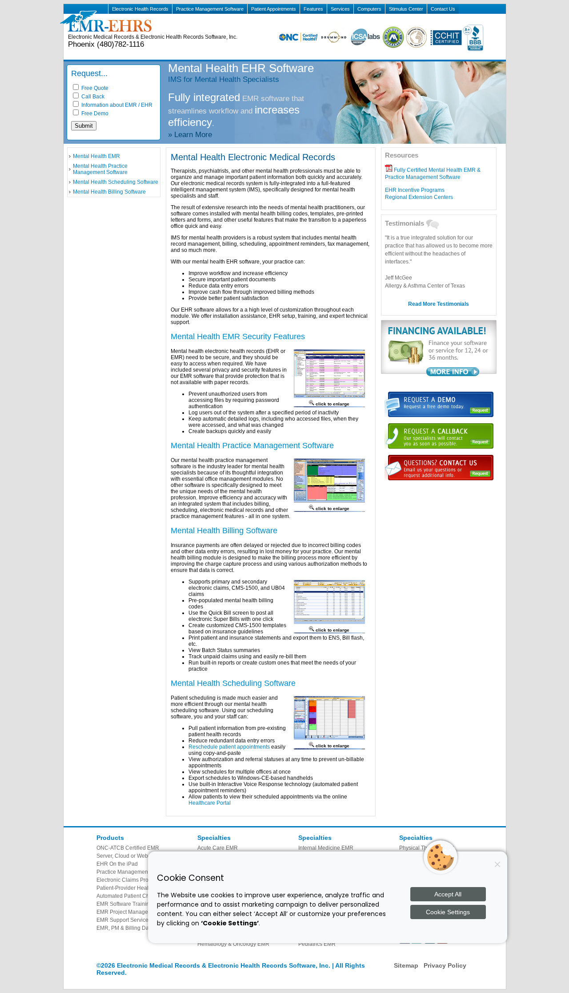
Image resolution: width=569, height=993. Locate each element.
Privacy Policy (445, 965)
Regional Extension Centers (419, 197)
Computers (369, 9)
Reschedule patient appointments (229, 747)
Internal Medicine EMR (325, 848)
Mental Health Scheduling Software (115, 182)
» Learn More (190, 134)
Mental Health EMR (96, 156)
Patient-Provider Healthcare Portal (137, 888)
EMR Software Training (124, 904)
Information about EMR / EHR (116, 105)
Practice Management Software (210, 9)
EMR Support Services (123, 920)
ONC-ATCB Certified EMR (127, 848)
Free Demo (94, 113)
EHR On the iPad (117, 864)
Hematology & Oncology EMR (233, 944)
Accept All (447, 894)
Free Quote (94, 88)
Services (340, 9)
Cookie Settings (448, 912)
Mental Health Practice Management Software (100, 169)
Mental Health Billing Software (109, 192)
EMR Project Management (128, 912)
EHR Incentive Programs (415, 190)
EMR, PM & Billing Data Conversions (140, 928)
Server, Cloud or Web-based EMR (137, 856)
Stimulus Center (406, 9)
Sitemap (406, 965)
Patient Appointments (273, 9)
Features (313, 9)
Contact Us (443, 9)
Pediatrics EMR (317, 944)
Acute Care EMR (217, 848)
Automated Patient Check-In (130, 896)
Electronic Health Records (140, 9)
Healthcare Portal (209, 803)
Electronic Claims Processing (131, 880)
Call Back (92, 96)
